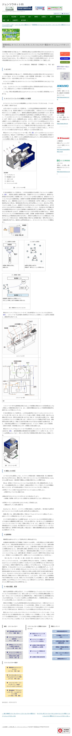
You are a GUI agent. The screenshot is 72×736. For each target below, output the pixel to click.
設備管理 (15, 20)
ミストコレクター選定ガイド (23, 24)
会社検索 (22, 16)
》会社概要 (4, 727)
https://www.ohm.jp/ (62, 123)
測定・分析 (6, 20)
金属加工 (44, 16)
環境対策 (58, 16)
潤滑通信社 (36, 727)
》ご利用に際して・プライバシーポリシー (18, 727)
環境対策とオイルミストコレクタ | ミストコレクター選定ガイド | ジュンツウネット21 (36, 25)
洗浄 (51, 16)
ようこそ (5, 16)
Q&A (29, 16)
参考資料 (23, 20)
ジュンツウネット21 (13, 4)
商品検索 (13, 16)
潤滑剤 (36, 16)
